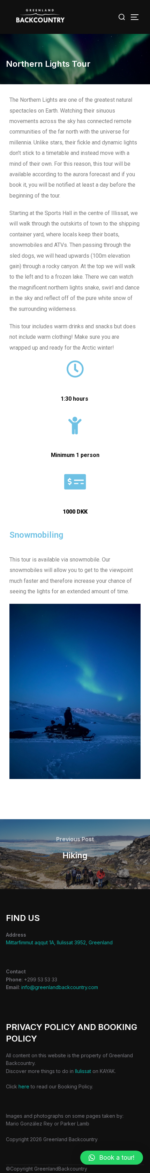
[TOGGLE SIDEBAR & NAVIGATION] (137, 17)
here (23, 1086)
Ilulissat (83, 1071)
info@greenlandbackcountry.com (59, 987)
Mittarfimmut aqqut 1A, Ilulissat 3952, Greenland (59, 942)
